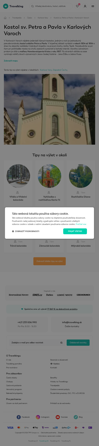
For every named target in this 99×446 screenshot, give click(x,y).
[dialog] (49, 223)
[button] (25, 231)
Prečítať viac (81, 224)
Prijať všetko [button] (75, 231)
